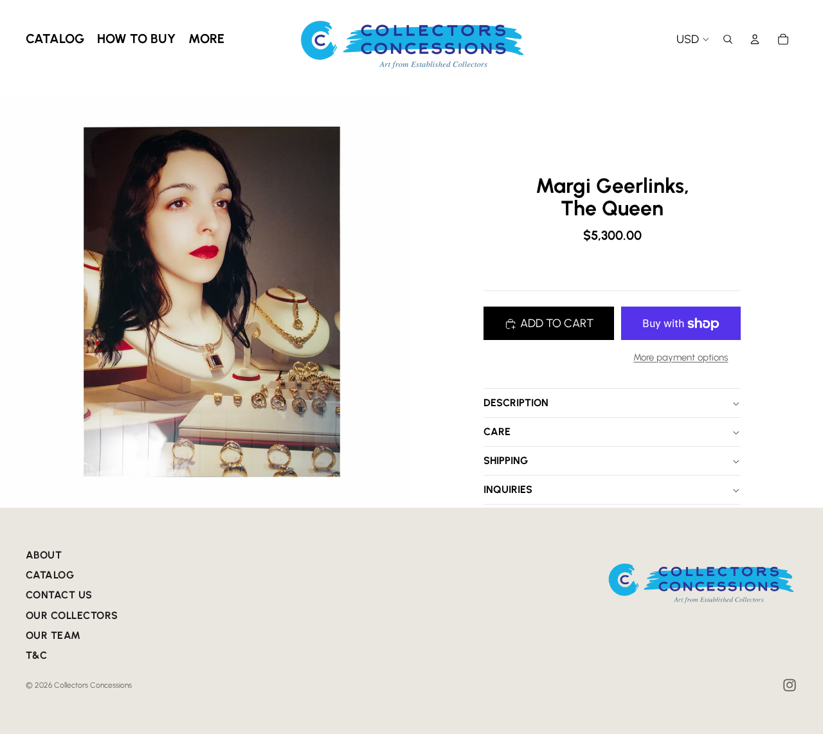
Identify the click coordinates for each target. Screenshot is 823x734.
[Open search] (728, 39)
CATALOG (50, 575)
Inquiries (508, 490)
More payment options (680, 358)
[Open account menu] (755, 39)
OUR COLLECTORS (72, 615)
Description (516, 403)
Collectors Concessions (93, 685)
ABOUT (44, 555)
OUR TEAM (53, 635)
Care (497, 432)
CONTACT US (59, 595)
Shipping (506, 461)
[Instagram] (789, 685)
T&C (36, 655)
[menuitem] (206, 39)
